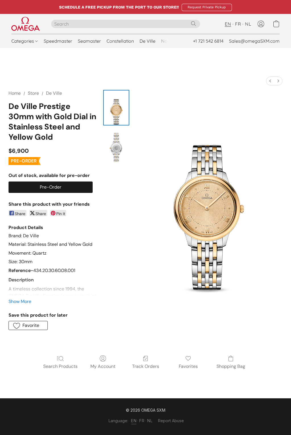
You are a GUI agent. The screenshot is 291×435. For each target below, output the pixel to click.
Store (33, 93)
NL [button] (248, 24)
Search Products (60, 366)
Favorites (188, 366)
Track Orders (145, 366)
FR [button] (238, 24)
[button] (207, 7)
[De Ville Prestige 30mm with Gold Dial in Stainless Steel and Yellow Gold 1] (116, 145)
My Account (102, 366)
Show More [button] (20, 301)
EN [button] (228, 24)
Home (15, 93)
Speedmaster (58, 41)
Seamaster (89, 41)
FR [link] (141, 420)
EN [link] (133, 420)
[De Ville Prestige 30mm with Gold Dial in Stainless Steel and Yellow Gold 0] (116, 107)
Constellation (120, 41)
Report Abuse (171, 420)
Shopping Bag (231, 366)
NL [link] (149, 420)
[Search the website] (193, 24)
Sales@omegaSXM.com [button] (254, 41)
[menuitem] (270, 81)
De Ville (147, 41)
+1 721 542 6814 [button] (208, 41)
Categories (23, 41)
